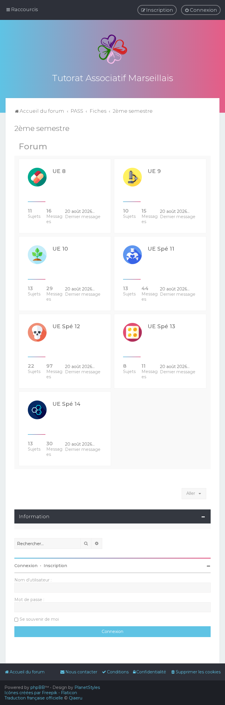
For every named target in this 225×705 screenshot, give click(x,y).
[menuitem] (201, 10)
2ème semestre (41, 128)
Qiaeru (75, 698)
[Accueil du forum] (112, 49)
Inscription (55, 565)
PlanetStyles (87, 687)
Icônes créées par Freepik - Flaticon (40, 692)
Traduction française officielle (33, 698)
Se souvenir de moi (39, 619)
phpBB (37, 687)
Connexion (26, 565)
